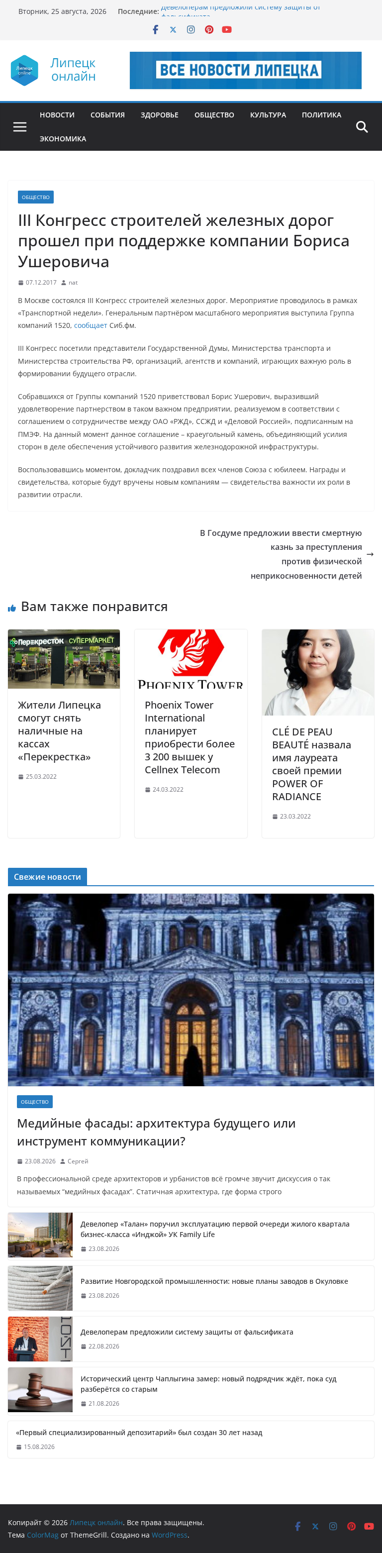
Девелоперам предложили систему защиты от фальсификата (187, 1332)
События (108, 114)
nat (73, 282)
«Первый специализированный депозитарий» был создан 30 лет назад (139, 1432)
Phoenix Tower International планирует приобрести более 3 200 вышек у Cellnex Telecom (190, 737)
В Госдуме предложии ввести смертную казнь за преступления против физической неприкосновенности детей (281, 554)
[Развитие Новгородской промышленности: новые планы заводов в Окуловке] (40, 1288)
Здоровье (160, 114)
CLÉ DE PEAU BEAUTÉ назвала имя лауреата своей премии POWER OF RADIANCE (311, 764)
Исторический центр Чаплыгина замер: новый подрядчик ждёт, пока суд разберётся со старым (208, 1384)
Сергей (78, 1161)
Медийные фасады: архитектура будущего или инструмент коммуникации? (156, 1132)
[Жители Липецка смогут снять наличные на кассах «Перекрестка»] (64, 636)
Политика (321, 114)
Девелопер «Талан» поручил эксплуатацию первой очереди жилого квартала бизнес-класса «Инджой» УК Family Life (215, 1229)
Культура (268, 114)
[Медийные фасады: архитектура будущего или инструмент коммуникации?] (191, 990)
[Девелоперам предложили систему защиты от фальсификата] (40, 1339)
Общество (214, 114)
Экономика (63, 138)
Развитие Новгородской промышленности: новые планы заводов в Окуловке (214, 1281)
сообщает (90, 325)
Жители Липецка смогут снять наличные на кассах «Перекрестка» (59, 730)
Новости (57, 114)
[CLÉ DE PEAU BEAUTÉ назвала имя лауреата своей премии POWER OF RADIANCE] (318, 636)
